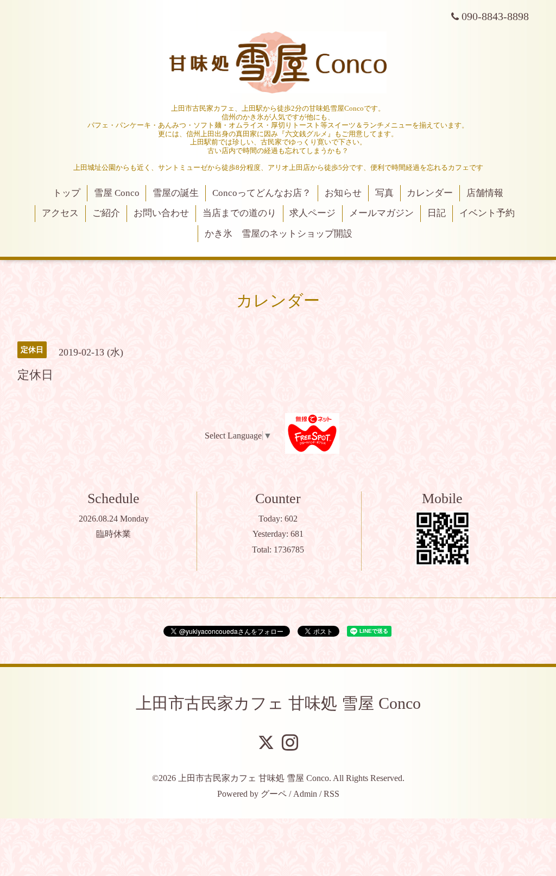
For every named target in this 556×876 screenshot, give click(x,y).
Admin (305, 793)
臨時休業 (113, 533)
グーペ (274, 793)
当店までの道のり (239, 213)
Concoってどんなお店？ (261, 193)
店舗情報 (484, 193)
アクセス (60, 213)
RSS (331, 793)
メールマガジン (381, 213)
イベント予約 (487, 213)
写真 (384, 193)
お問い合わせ (161, 213)
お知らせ (343, 193)
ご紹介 (106, 213)
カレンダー (430, 193)
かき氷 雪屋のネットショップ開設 (278, 233)
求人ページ (312, 213)
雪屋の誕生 (176, 193)
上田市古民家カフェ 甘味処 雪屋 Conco (278, 703)
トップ (66, 193)
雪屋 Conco (117, 193)
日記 (436, 213)
